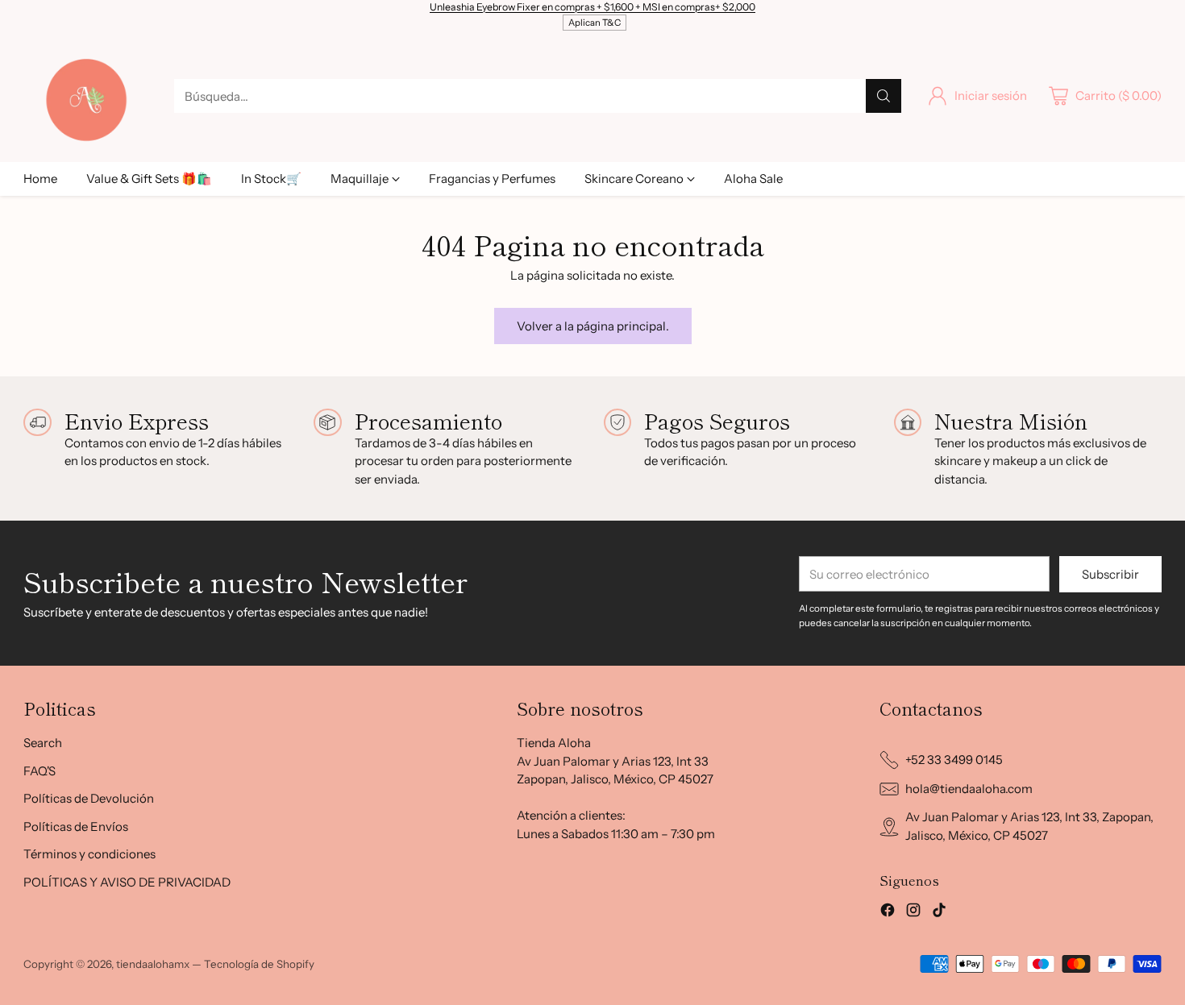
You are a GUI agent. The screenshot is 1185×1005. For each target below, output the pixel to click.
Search (42, 742)
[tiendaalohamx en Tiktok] (939, 912)
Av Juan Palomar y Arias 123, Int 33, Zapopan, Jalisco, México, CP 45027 (1029, 826)
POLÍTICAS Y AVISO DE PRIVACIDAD (127, 882)
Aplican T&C (594, 22)
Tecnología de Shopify (259, 963)
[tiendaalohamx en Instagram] (913, 912)
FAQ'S (39, 771)
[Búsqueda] (883, 96)
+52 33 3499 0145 (954, 759)
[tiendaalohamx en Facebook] (887, 912)
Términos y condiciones (89, 854)
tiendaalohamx (152, 963)
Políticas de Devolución (88, 798)
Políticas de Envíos (75, 826)
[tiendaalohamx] (85, 96)
